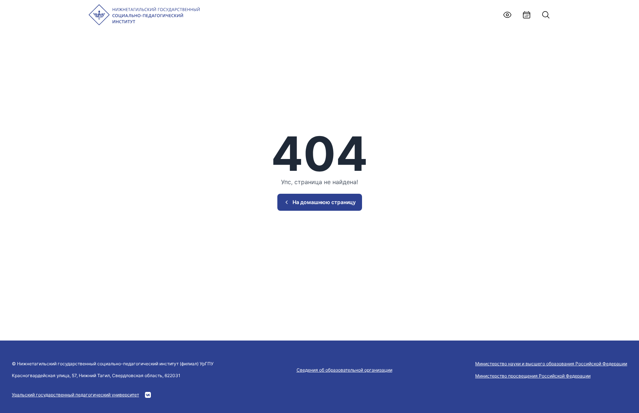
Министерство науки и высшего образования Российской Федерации (551, 363)
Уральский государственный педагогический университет (75, 394)
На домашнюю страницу (324, 202)
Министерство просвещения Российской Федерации (533, 376)
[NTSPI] (144, 14)
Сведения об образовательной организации (344, 370)
